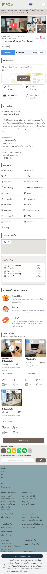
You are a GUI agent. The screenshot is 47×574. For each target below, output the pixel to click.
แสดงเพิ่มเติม (23, 279)
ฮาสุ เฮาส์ (25, 501)
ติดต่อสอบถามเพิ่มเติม (8, 446)
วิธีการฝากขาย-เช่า (29, 552)
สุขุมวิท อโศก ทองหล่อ (8, 493)
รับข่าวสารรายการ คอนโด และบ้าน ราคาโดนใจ (16, 455)
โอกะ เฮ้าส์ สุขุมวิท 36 (8, 499)
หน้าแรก (3, 10)
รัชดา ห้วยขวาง (6, 532)
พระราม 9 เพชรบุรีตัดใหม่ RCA (32, 524)
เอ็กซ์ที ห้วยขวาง (6, 535)
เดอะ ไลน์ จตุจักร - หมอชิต (30, 517)
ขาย (2, 471)
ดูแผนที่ (24, 78)
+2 (30, 450)
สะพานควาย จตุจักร (29, 514)
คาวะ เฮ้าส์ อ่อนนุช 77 (29, 504)
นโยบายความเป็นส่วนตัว (31, 544)
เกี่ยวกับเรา (27, 548)
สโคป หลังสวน (5, 517)
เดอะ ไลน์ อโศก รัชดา (29, 527)
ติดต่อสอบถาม (23, 441)
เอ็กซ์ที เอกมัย (5, 507)
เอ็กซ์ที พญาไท (5, 13)
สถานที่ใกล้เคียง (7, 260)
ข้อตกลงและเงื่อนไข (30, 540)
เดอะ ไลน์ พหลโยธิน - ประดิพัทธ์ (32, 520)
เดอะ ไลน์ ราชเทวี (6, 527)
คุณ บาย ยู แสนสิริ (6, 496)
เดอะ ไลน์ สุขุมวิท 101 (29, 499)
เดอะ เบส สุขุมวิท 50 (28, 496)
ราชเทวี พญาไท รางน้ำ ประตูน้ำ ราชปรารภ (31, 10)
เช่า (2, 474)
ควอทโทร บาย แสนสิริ (8, 501)
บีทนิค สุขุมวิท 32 (6, 510)
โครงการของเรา (6, 487)
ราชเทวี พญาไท (6, 524)
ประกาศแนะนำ (12, 10)
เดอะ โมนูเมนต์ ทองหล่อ (8, 504)
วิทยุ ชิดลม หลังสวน (8, 514)
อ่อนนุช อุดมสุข (27, 493)
